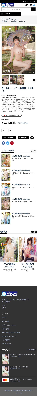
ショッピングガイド (9, 336)
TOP (2, 19)
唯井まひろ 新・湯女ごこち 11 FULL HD (23, 217)
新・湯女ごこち (11, 19)
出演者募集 (6, 340)
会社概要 (6, 321)
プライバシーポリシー (10, 325)
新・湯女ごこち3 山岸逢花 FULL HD (13, 21)
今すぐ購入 (24, 138)
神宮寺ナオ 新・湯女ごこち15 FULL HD (23, 174)
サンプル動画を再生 (12, 115)
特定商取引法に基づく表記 (11, 332)
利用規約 (6, 329)
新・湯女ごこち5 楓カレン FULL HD (23, 159)
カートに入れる (10, 138)
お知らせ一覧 (31, 349)
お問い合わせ (7, 344)
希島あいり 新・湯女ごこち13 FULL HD (23, 188)
